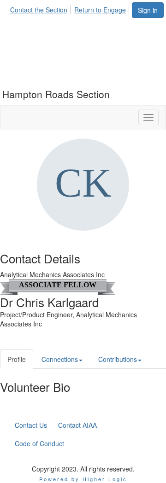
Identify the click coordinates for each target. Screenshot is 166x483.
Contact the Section (38, 9)
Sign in (148, 10)
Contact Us (31, 425)
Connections (60, 359)
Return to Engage (100, 9)
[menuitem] (41, 8)
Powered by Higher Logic (83, 479)
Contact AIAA (77, 425)
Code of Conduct (39, 443)
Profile (16, 359)
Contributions (117, 359)
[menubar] (70, 8)
